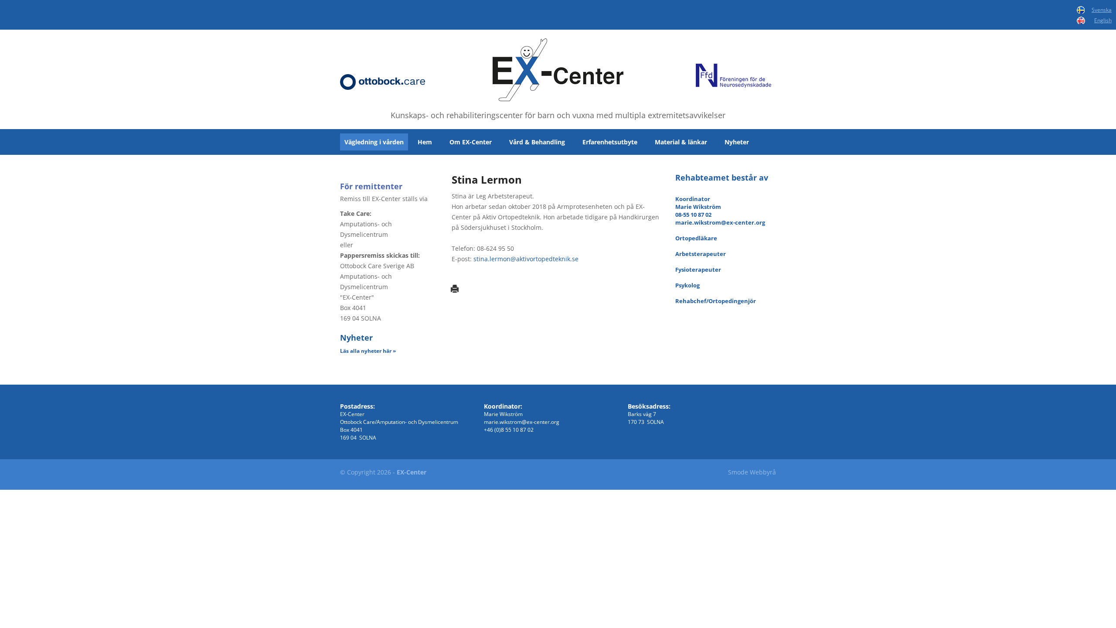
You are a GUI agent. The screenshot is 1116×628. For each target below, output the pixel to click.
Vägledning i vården (374, 142)
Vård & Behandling (537, 142)
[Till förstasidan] (558, 69)
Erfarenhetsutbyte (609, 142)
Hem (425, 142)
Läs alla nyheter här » (368, 351)
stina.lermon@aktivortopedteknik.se (525, 259)
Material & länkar (681, 142)
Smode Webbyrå (752, 472)
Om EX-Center (470, 142)
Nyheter (737, 142)
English (1103, 20)
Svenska (1102, 10)
